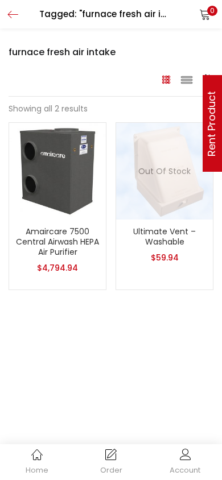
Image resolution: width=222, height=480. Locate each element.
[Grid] (166, 79)
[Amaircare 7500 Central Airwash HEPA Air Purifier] (57, 170)
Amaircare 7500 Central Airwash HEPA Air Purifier (57, 241)
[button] (204, 14)
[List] (186, 79)
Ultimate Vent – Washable (164, 236)
